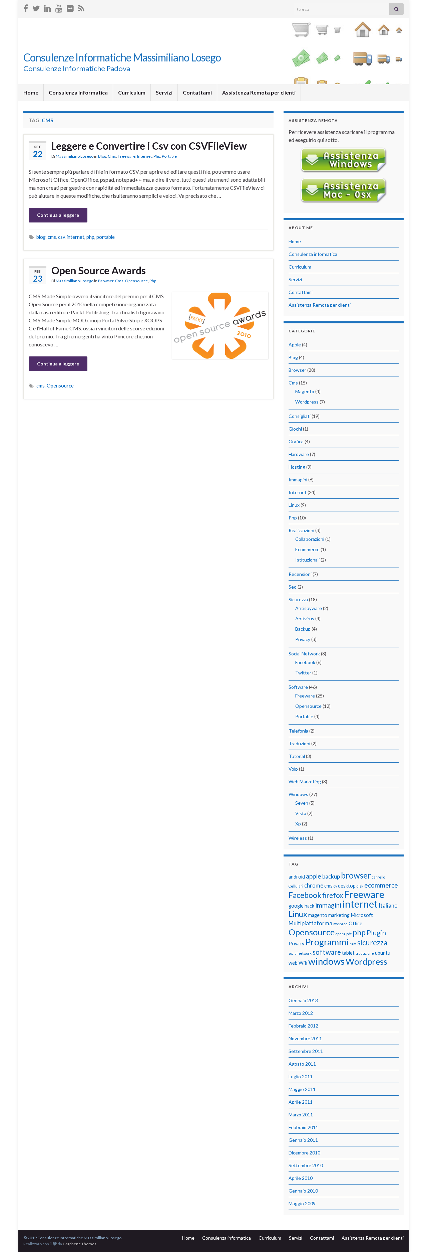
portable (105, 237)
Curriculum (131, 92)
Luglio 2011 (301, 1076)
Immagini (298, 479)
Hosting (297, 467)
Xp (298, 823)
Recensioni (300, 574)
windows (326, 961)
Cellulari (296, 886)
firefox (332, 895)
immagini (328, 905)
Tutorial (297, 756)
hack (309, 906)
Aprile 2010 (301, 1178)
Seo (293, 587)
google (296, 906)
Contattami (197, 92)
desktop (347, 886)
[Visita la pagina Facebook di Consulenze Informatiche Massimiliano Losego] (25, 7)
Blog (102, 156)
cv (335, 886)
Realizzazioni (301, 530)
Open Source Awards (98, 270)
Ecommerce (307, 549)
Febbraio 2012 (303, 1026)
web (293, 963)
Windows (298, 794)
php (90, 237)
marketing (339, 915)
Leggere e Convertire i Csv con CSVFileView (149, 146)
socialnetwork (300, 953)
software (327, 952)
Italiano (388, 905)
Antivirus (304, 618)
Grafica (296, 441)
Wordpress (307, 402)
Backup (303, 629)
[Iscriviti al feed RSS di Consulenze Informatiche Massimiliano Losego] (81, 7)
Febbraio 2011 (303, 1127)
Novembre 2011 (305, 1038)
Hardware (299, 454)
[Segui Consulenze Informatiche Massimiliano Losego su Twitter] (36, 7)
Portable (169, 156)
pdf (349, 934)
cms (52, 237)
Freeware (126, 156)
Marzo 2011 (301, 1114)
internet (75, 237)
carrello (378, 877)
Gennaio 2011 (303, 1140)
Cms (112, 156)
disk (360, 886)
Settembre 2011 (306, 1051)
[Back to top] (412, 1237)
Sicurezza (298, 599)
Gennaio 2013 (303, 1000)
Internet (144, 156)
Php (156, 156)
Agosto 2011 (302, 1064)
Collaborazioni (309, 539)
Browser (105, 280)
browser (356, 875)
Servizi (164, 92)
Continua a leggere (58, 215)
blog (41, 237)
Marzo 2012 (301, 1013)
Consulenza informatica (78, 92)
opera (340, 934)
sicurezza (372, 942)
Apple (295, 344)
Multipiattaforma (310, 923)
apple (313, 876)
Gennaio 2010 (303, 1191)
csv (61, 237)
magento (317, 915)
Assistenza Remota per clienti (259, 92)
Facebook (305, 662)
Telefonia (298, 731)
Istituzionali (307, 560)
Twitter (303, 672)
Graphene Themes (79, 1243)
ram (353, 944)
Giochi (295, 429)
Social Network (304, 653)
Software (298, 687)
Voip (293, 769)
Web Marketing (305, 781)
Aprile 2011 (301, 1102)
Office (355, 923)
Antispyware (308, 608)
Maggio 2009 (302, 1203)
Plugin (376, 932)
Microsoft (362, 915)
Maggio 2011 (302, 1089)
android (297, 877)
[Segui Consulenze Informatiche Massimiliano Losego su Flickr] (70, 7)
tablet (348, 953)
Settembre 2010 (306, 1165)
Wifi (303, 963)
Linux (294, 505)
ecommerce (381, 885)
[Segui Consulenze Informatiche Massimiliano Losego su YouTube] (58, 7)
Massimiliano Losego (74, 156)
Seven (301, 803)
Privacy (302, 639)
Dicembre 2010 (304, 1152)
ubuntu (382, 953)
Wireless (298, 838)
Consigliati (300, 416)
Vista (300, 813)
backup (331, 876)
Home (30, 92)
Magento (304, 391)
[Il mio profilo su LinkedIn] (47, 7)
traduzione (365, 953)
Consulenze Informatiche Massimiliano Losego (122, 57)
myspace (340, 924)
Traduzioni (299, 743)
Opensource (136, 280)
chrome (313, 885)
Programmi (327, 942)
